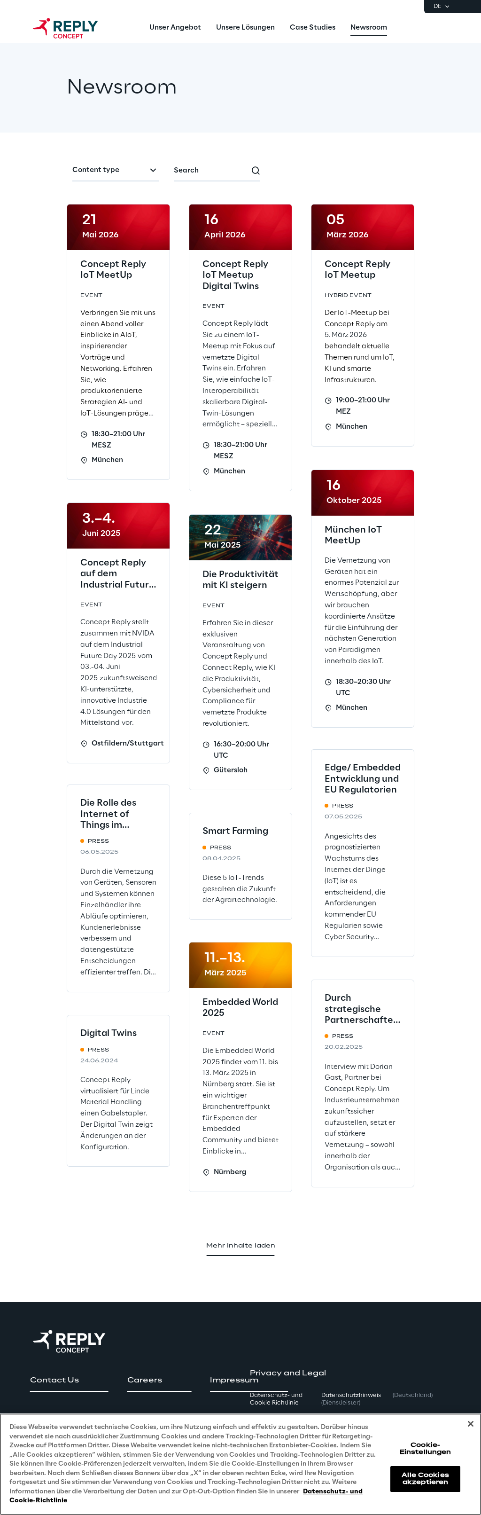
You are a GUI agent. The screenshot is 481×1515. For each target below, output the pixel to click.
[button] (69, 1380)
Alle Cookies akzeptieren (425, 1478)
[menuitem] (175, 28)
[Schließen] (470, 1423)
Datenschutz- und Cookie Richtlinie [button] (276, 1399)
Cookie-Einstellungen (425, 1448)
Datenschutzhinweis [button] (351, 1399)
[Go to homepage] (74, 28)
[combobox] (115, 171)
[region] (240, 1464)
